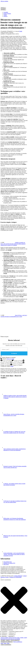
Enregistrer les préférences (6, 641)
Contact (24, 575)
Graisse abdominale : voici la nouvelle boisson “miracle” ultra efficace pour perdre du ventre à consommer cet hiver (14, 554)
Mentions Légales (5, 577)
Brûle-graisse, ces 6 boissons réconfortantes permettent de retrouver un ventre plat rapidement (14, 519)
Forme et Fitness (7, 13)
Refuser (8, 640)
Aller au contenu (4, 1)
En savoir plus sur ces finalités (13, 638)
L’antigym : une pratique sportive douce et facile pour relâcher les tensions (14, 484)
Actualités (5, 12)
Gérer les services (13, 637)
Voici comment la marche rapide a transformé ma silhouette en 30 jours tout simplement (14, 449)
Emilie (11, 366)
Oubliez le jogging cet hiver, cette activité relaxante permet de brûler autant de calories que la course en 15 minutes (13, 244)
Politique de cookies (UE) (9, 563)
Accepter (3, 640)
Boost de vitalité (10, 358)
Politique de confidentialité (15, 577)
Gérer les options (4, 637)
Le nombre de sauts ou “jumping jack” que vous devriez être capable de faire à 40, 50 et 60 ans (14, 432)
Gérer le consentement (6, 644)
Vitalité (5, 14)
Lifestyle (5, 16)
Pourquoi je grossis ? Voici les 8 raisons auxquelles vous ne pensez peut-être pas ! (14, 467)
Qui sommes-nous (7, 561)
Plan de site (6, 564)
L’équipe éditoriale (18, 575)
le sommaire (9, 357)
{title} (2, 643)
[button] (1, 578)
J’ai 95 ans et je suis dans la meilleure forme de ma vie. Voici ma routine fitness (14, 501)
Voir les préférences (15, 640)
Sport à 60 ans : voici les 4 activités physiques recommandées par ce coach (14, 316)
